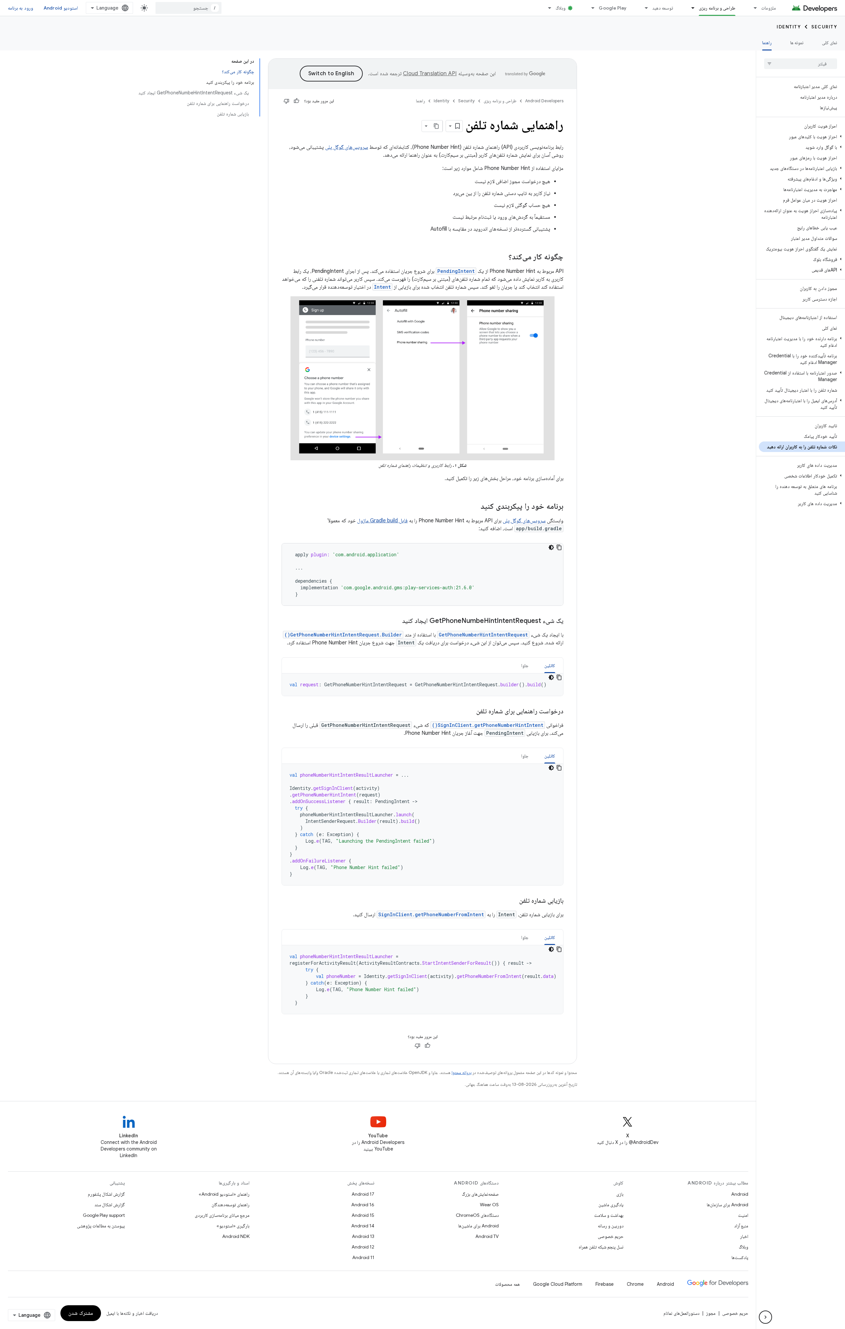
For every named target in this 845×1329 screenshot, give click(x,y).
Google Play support (104, 1215)
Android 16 (362, 1205)
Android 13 (363, 1236)
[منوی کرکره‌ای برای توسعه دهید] (643, 8)
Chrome (635, 1284)
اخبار (744, 1236)
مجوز (711, 1313)
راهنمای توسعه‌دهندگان (231, 1205)
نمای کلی (829, 43)
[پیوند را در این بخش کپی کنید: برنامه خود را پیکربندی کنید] (474, 506)
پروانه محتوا (461, 1072)
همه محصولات (507, 1284)
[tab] (549, 665)
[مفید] (296, 101)
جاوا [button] (524, 665)
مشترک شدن (80, 1313)
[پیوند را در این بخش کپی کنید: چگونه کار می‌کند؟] (501, 257)
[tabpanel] (422, 684)
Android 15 (363, 1215)
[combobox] (188, 8)
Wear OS (489, 1205)
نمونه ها (796, 43)
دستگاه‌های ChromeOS (477, 1215)
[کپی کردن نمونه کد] (559, 547)
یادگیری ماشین (611, 1205)
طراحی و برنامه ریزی (717, 8)
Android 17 (363, 1194)
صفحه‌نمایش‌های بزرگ (480, 1194)
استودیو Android (61, 8)
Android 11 (363, 1257)
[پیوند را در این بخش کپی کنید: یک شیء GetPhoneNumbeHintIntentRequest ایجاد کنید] (395, 621)
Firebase (604, 1284)
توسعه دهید (662, 8)
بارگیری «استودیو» (233, 1226)
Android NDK (236, 1236)
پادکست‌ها (739, 1257)
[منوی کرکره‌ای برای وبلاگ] (547, 8)
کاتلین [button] (549, 665)
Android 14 (362, 1226)
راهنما (767, 43)
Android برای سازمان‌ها (727, 1205)
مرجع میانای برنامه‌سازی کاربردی (222, 1215)
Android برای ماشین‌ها (478, 1226)
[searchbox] (800, 63)
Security (824, 27)
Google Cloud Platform (557, 1284)
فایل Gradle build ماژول (382, 520)
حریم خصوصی (611, 1236)
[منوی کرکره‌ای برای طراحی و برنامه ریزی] (690, 8)
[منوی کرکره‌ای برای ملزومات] (752, 8)
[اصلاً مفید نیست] (286, 101)
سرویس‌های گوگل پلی (346, 147)
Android (739, 1194)
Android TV (487, 1236)
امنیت (743, 1215)
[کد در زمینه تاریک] (551, 547)
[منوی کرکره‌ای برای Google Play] (590, 8)
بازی (620, 1194)
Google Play (612, 8)
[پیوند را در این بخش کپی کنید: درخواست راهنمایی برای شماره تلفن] (469, 712)
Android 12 (363, 1247)
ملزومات (768, 8)
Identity (789, 27)
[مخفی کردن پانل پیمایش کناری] (765, 1317)
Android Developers (544, 101)
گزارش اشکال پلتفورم (106, 1194)
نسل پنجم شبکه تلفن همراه (601, 1247)
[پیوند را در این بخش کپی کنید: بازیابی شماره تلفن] (512, 901)
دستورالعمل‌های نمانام (681, 1313)
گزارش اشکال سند (109, 1205)
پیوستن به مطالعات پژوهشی (101, 1226)
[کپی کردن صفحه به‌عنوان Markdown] (437, 126)
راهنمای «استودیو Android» (224, 1194)
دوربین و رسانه (611, 1226)
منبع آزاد (741, 1226)
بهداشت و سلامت (609, 1215)
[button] (802, 136)
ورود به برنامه (20, 8)
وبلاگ (560, 8)
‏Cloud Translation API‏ (429, 73)
